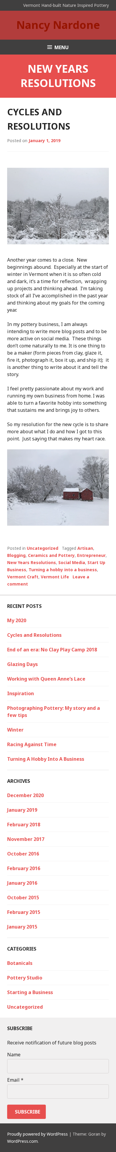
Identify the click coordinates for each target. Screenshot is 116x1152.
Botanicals (19, 963)
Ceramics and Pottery (51, 555)
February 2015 (23, 912)
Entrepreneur (91, 555)
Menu (61, 47)
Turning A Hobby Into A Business (45, 759)
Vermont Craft (22, 577)
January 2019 (22, 810)
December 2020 (25, 795)
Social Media (71, 562)
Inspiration (20, 693)
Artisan (85, 548)
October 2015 (23, 897)
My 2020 (16, 620)
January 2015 (22, 926)
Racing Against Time (32, 744)
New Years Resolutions (31, 562)
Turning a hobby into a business (63, 569)
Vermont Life (55, 577)
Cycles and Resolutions (34, 635)
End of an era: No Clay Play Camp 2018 (52, 649)
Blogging (16, 555)
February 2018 (23, 824)
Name (14, 1054)
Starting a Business (30, 992)
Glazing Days (22, 664)
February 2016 (23, 868)
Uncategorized (42, 548)
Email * (15, 1080)
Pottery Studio (24, 977)
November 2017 (25, 839)
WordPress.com (22, 1141)
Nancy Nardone (58, 25)
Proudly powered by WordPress (37, 1134)
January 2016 (22, 883)
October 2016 (23, 853)
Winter (15, 729)
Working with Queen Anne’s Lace (46, 679)
